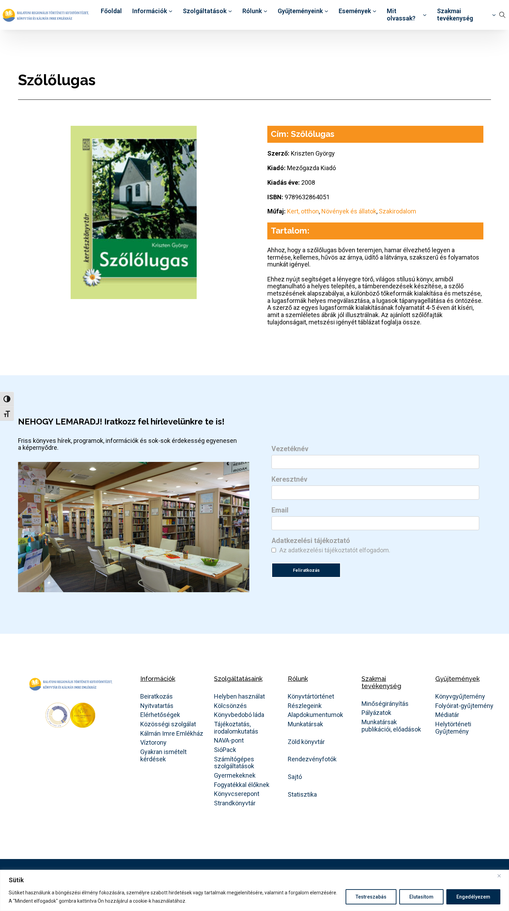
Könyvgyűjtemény (460, 696)
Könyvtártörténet (311, 696)
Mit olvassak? (401, 15)
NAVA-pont (229, 740)
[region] (254, 890)
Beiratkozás (156, 696)
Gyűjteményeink (300, 11)
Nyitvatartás (156, 705)
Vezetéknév (290, 449)
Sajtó (295, 776)
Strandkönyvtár (235, 803)
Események (355, 11)
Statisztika (302, 794)
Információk (149, 11)
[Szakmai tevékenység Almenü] (494, 15)
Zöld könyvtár (306, 741)
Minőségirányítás (385, 703)
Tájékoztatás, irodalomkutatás (236, 728)
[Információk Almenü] (170, 11)
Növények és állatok (348, 211)
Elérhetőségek (160, 714)
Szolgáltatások (204, 11)
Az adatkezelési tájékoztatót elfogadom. (334, 550)
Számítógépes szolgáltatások (234, 763)
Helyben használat (239, 696)
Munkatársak (305, 724)
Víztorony (153, 742)
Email (279, 510)
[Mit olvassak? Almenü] (425, 15)
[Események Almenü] (374, 11)
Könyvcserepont (236, 793)
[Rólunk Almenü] (265, 11)
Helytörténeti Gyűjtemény (453, 728)
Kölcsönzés (230, 705)
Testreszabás (371, 897)
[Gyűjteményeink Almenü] (326, 11)
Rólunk (252, 11)
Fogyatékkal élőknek (241, 784)
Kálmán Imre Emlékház (171, 733)
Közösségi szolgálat (168, 724)
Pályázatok (376, 712)
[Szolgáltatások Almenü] (230, 11)
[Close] (502, 875)
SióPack (225, 749)
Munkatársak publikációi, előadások (391, 726)
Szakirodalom (397, 211)
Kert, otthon (303, 211)
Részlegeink (305, 705)
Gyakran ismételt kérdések (163, 755)
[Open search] (502, 14)
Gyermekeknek (235, 775)
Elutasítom (421, 897)
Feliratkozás (306, 570)
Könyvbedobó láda (239, 714)
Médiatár (447, 714)
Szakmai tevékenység (455, 15)
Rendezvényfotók (312, 759)
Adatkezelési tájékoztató (310, 541)
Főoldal (111, 11)
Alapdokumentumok (315, 714)
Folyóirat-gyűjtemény (464, 705)
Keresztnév (289, 479)
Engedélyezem (473, 897)
